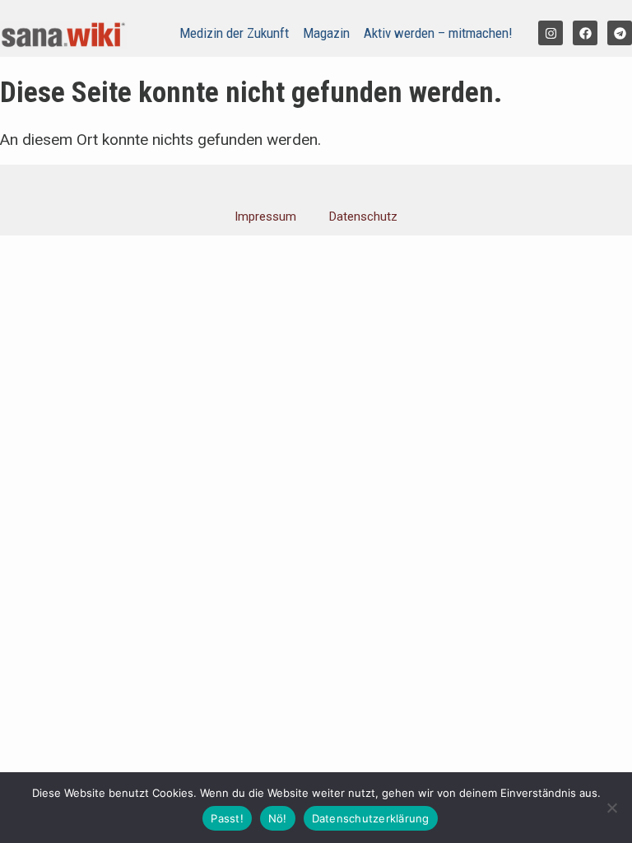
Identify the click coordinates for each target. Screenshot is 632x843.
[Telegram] (619, 33)
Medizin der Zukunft (234, 33)
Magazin (326, 33)
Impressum (265, 216)
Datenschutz (363, 216)
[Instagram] (550, 33)
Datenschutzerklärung (371, 818)
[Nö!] (611, 807)
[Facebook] (585, 33)
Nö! (277, 818)
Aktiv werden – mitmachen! (438, 33)
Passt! (227, 818)
